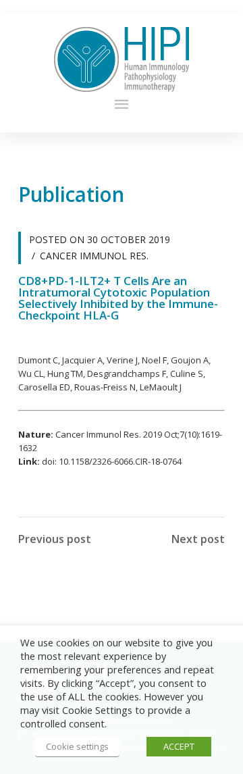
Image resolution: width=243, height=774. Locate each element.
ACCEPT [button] (178, 746)
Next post (198, 539)
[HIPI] (121, 59)
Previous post (54, 539)
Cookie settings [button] (77, 746)
